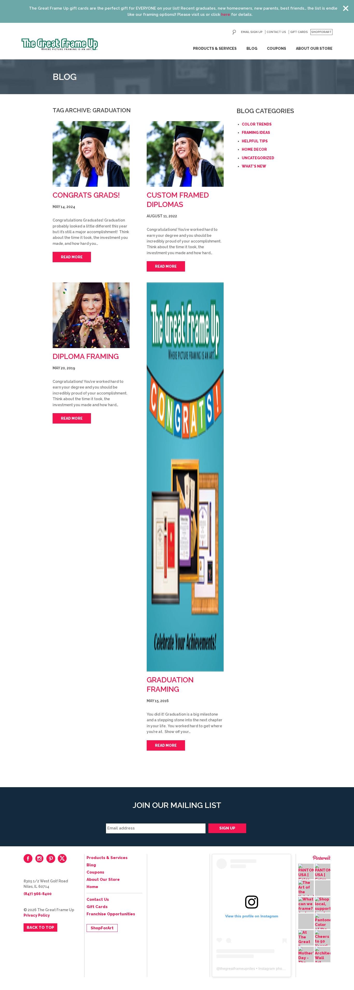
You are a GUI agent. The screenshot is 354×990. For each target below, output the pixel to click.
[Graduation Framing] (185, 476)
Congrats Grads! (86, 195)
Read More (72, 257)
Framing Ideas (256, 132)
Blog (251, 48)
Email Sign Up (252, 32)
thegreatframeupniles (237, 968)
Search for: (234, 32)
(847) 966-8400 (38, 894)
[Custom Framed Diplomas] (185, 154)
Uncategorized (258, 158)
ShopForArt (321, 32)
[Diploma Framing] (91, 315)
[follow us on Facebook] (28, 858)
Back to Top (40, 927)
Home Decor (254, 149)
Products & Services (215, 48)
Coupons (276, 48)
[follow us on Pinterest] (50, 858)
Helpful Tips (255, 141)
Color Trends (257, 124)
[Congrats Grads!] (91, 154)
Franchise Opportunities (111, 914)
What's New (254, 166)
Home (92, 886)
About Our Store (314, 48)
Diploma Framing (86, 356)
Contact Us (276, 32)
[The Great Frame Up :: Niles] (60, 44)
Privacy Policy (37, 915)
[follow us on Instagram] (39, 858)
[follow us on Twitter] (62, 858)
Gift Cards (299, 32)
